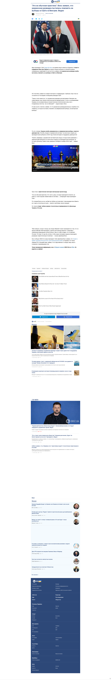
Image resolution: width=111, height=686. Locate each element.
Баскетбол (57, 615)
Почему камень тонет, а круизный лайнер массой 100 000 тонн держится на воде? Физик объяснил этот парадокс (52, 362)
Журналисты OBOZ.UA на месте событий (63, 590)
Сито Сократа (35, 547)
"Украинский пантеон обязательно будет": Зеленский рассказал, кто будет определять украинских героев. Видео (53, 426)
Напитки (57, 645)
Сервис (56, 639)
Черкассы (34, 610)
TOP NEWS (35, 399)
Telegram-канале (59, 247)
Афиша (33, 666)
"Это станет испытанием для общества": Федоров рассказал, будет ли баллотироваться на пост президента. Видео (52, 436)
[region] (55, 83)
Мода (56, 668)
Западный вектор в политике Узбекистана (42, 567)
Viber (73, 247)
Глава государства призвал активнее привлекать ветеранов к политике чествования (50, 429)
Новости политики (49, 13)
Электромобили (58, 637)
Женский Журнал (35, 670)
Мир (33, 597)
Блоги (33, 599)
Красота (33, 668)
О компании (34, 584)
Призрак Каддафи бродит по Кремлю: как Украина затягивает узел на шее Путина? (50, 505)
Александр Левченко (36, 569)
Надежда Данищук (40, 13)
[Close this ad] (110, 679)
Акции (33, 639)
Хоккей (33, 617)
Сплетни (57, 666)
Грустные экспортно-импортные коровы (42, 559)
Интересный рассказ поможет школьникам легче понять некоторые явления (48, 364)
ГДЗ (33, 625)
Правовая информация (36, 586)
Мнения (34, 501)
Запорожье (34, 608)
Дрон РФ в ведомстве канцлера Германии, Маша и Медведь (47, 551)
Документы (57, 588)
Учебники (57, 625)
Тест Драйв (34, 637)
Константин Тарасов (36, 515)
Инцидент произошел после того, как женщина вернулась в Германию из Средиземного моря (52, 374)
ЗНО (33, 629)
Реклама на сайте (35, 588)
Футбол (33, 615)
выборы (51, 268)
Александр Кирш (35, 553)
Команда (57, 584)
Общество (58, 599)
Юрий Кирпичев (35, 561)
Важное (34, 324)
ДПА (56, 627)
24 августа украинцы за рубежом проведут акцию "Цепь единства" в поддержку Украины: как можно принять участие (54, 351)
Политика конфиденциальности (61, 586)
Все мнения (34, 574)
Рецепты (33, 645)
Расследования (59, 597)
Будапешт (38, 268)
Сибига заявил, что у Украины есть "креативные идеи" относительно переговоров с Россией (55, 446)
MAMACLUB (57, 659)
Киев (33, 606)
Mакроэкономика (58, 653)
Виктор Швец (35, 507)
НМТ (56, 629)
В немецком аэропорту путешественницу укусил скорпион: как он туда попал (51, 371)
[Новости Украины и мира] (34, 321)
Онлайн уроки (35, 627)
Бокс (56, 617)
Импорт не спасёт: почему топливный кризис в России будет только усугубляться (49, 520)
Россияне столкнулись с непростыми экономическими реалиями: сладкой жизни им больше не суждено (51, 544)
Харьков (57, 606)
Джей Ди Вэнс (48, 67)
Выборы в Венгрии (45, 268)
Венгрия (33, 268)
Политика (57, 595)
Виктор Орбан (63, 268)
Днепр (56, 608)
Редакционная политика (36, 271)
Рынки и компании (35, 653)
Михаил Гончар (35, 523)
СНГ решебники (35, 631)
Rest (33, 498)
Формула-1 (34, 619)
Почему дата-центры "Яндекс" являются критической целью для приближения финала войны (52, 512)
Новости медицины (36, 659)
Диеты (33, 647)
